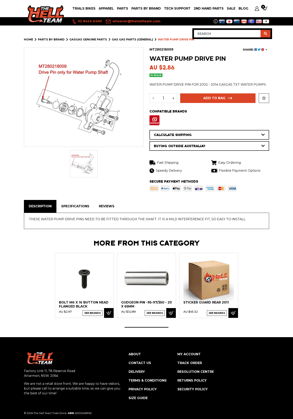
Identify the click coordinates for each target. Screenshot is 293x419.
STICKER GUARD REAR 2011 (206, 302)
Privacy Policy (143, 389)
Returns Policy (192, 380)
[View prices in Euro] (251, 21)
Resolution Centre (195, 372)
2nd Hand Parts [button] (209, 8)
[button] (264, 98)
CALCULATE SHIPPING (173, 135)
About (135, 354)
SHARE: (249, 49)
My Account (189, 354)
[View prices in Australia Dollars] (222, 21)
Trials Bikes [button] (83, 8)
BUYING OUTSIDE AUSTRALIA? (179, 146)
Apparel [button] (106, 8)
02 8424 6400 (89, 21)
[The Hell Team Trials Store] (45, 14)
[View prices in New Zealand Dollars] (236, 21)
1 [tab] (146, 327)
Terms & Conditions (148, 380)
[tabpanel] (84, 285)
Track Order (189, 363)
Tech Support (177, 8)
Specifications (75, 206)
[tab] (40, 206)
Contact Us (140, 363)
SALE (231, 8)
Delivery (137, 372)
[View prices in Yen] (229, 21)
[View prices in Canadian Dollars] (244, 21)
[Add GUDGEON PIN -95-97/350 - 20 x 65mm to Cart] (171, 313)
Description (40, 206)
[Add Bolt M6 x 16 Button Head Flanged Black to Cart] (109, 313)
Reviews (106, 206)
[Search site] (265, 33)
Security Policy (192, 389)
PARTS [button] (122, 8)
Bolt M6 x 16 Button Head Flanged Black (83, 304)
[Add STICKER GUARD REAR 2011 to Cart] (233, 313)
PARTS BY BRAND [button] (146, 8)
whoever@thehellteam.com (135, 21)
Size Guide (138, 398)
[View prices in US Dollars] (259, 21)
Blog (243, 8)
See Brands (92, 312)
